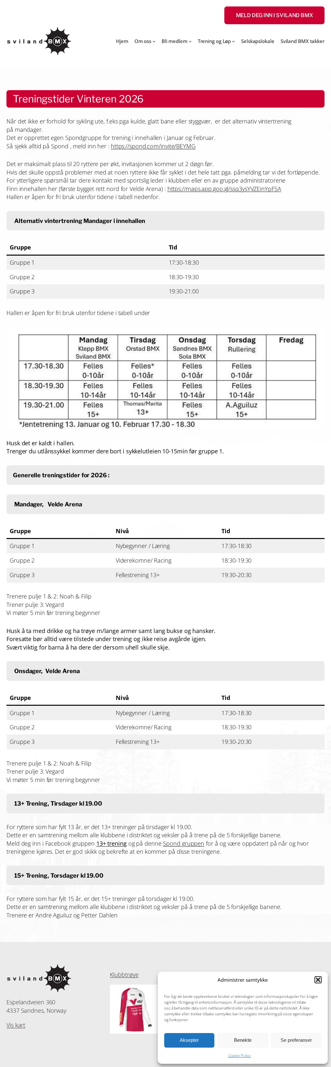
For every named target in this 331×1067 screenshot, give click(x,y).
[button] (318, 980)
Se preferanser (296, 1040)
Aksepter (189, 1040)
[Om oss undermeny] (154, 41)
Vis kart (15, 1025)
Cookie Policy (239, 1055)
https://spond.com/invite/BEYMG (153, 146)
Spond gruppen (183, 843)
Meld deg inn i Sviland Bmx (274, 15)
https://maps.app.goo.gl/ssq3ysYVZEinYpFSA (224, 189)
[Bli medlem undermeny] (190, 41)
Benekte (242, 1040)
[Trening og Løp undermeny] (233, 41)
